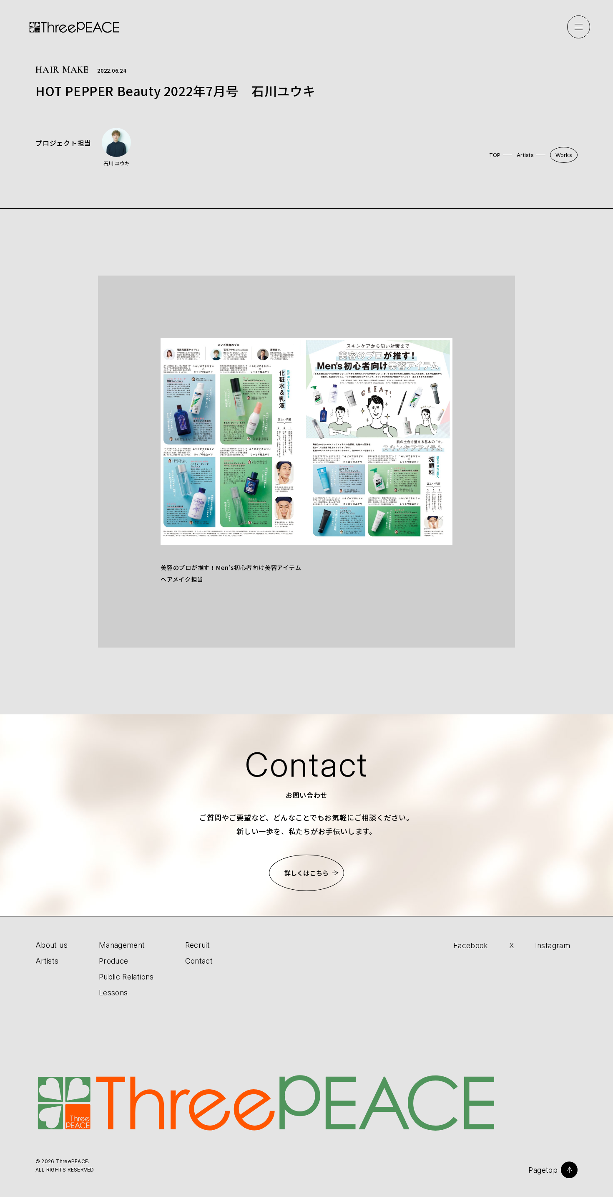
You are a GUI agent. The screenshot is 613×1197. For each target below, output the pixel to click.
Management (122, 945)
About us (51, 945)
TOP (495, 155)
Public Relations (126, 976)
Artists (525, 155)
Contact (199, 961)
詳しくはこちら (306, 872)
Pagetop (543, 1170)
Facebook (470, 945)
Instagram (552, 945)
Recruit (197, 945)
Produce (113, 961)
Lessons (113, 992)
